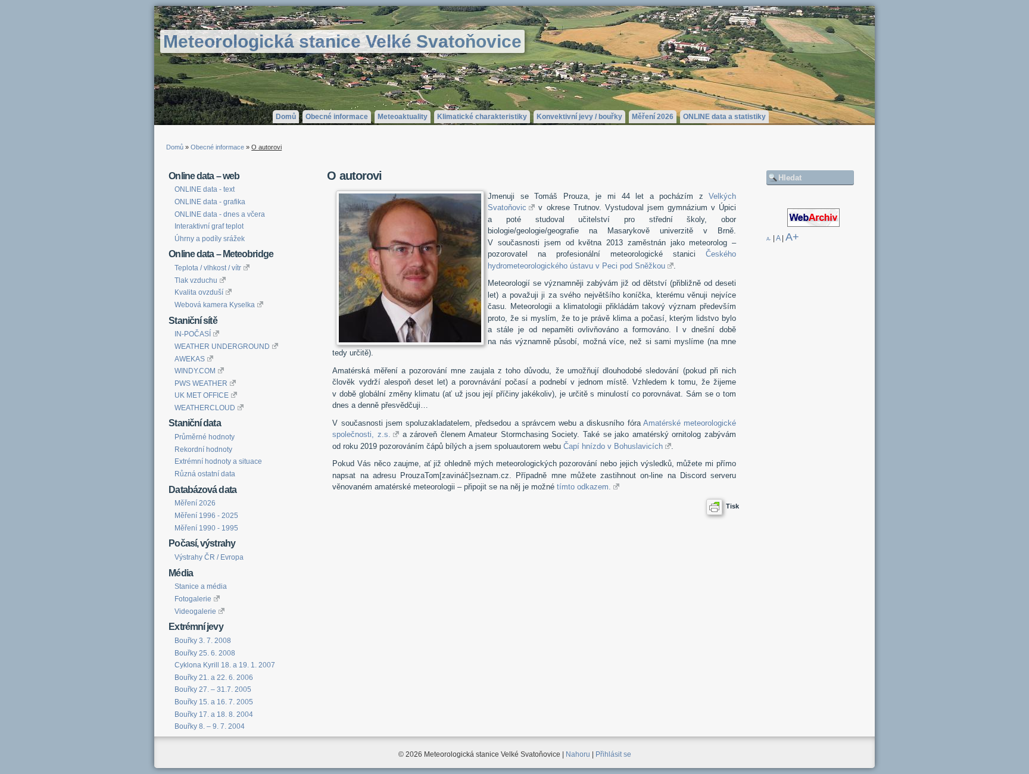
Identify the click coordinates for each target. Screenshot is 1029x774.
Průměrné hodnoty (204, 437)
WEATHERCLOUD (204, 408)
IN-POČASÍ (192, 334)
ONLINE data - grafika (209, 202)
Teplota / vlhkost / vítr (207, 268)
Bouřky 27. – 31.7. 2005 (212, 689)
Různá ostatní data (204, 474)
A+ (792, 237)
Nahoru (578, 754)
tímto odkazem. (584, 486)
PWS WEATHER (200, 383)
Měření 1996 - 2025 (206, 515)
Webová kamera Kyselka (214, 305)
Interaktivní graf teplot (209, 226)
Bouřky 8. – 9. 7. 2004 (209, 726)
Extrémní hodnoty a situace (218, 461)
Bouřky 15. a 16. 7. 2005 (213, 702)
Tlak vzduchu (195, 280)
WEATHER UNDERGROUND (222, 346)
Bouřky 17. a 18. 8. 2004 (213, 714)
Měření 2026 (652, 117)
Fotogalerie (192, 599)
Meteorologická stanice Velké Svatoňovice (342, 41)
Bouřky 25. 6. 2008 (204, 653)
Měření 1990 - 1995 (206, 528)
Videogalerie (195, 611)
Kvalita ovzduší (198, 292)
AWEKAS (189, 359)
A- (768, 239)
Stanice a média (200, 586)
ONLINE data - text (204, 189)
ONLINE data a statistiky (724, 117)
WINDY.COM (195, 371)
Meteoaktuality (403, 117)
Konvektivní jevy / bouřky (579, 117)
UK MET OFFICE (201, 395)
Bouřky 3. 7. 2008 (202, 640)
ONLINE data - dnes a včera (219, 214)
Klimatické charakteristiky (482, 117)
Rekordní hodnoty (203, 449)
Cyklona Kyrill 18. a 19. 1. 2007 (224, 665)
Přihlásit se (613, 754)
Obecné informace (336, 117)
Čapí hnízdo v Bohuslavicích (613, 446)
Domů (286, 117)
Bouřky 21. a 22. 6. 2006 (213, 677)
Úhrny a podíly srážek (209, 239)
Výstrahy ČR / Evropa (209, 557)
